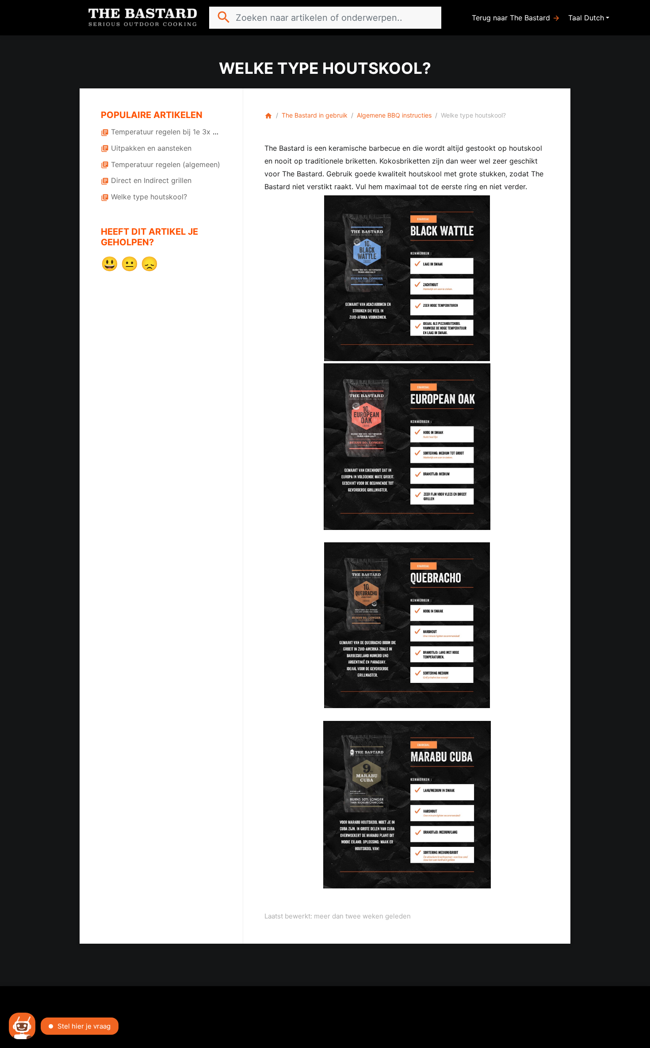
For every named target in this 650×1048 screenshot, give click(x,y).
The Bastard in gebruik (315, 115)
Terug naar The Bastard (516, 18)
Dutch (594, 17)
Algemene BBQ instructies (394, 115)
